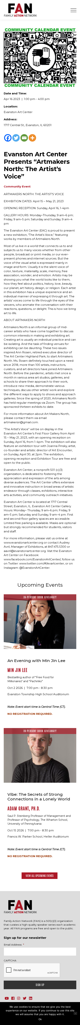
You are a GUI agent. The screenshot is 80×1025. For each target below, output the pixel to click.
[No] (75, 1013)
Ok (40, 1019)
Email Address (14, 944)
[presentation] (32, 970)
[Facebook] (8, 138)
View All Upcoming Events (39, 876)
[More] (32, 138)
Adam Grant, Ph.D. (23, 808)
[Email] (24, 138)
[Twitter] (16, 138)
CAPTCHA (10, 960)
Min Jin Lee (17, 670)
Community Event (17, 186)
